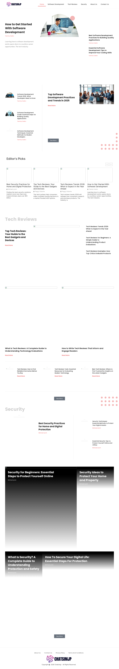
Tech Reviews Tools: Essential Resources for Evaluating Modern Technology (65, 371)
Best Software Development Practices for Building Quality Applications (101, 37)
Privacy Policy (60, 653)
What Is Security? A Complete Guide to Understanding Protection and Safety (23, 563)
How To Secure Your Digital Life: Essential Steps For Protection (67, 559)
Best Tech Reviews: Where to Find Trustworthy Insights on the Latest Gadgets (102, 371)
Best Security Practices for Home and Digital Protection (19, 185)
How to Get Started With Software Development (18, 28)
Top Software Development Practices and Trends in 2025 (61, 97)
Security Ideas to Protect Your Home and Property (92, 476)
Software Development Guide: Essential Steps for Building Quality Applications (26, 116)
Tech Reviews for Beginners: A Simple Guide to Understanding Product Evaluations (98, 241)
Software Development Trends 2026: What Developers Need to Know (26, 96)
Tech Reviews (72, 4)
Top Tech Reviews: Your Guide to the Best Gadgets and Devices (45, 186)
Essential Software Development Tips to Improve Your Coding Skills (100, 50)
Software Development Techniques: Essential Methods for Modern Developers (25, 134)
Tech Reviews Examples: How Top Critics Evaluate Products (98, 252)
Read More (52, 106)
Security (84, 4)
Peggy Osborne (40, 191)
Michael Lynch (12, 189)
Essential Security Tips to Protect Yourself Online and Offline (102, 443)
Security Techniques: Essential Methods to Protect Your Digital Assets (102, 423)
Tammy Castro (93, 189)
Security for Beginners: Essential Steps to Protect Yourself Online (31, 474)
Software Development (56, 4)
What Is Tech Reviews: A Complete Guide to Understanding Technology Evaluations (26, 349)
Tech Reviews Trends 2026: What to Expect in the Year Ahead (72, 186)
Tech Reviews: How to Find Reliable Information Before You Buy (27, 371)
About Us (93, 4)
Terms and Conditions (75, 653)
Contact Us (105, 4)
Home (42, 4)
